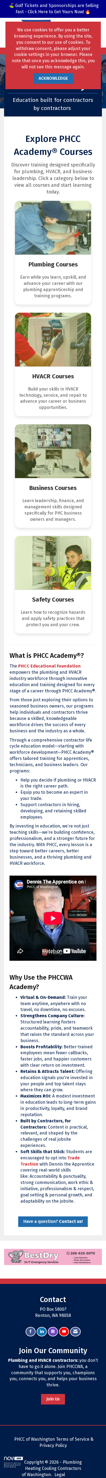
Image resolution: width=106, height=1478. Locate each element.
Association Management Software (12, 1465)
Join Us (53, 1399)
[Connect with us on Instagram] (53, 1331)
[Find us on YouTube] (64, 1331)
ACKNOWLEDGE (53, 78)
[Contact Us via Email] (75, 1331)
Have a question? (53, 1221)
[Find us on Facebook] (31, 1331)
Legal (59, 1474)
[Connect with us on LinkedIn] (42, 1331)
